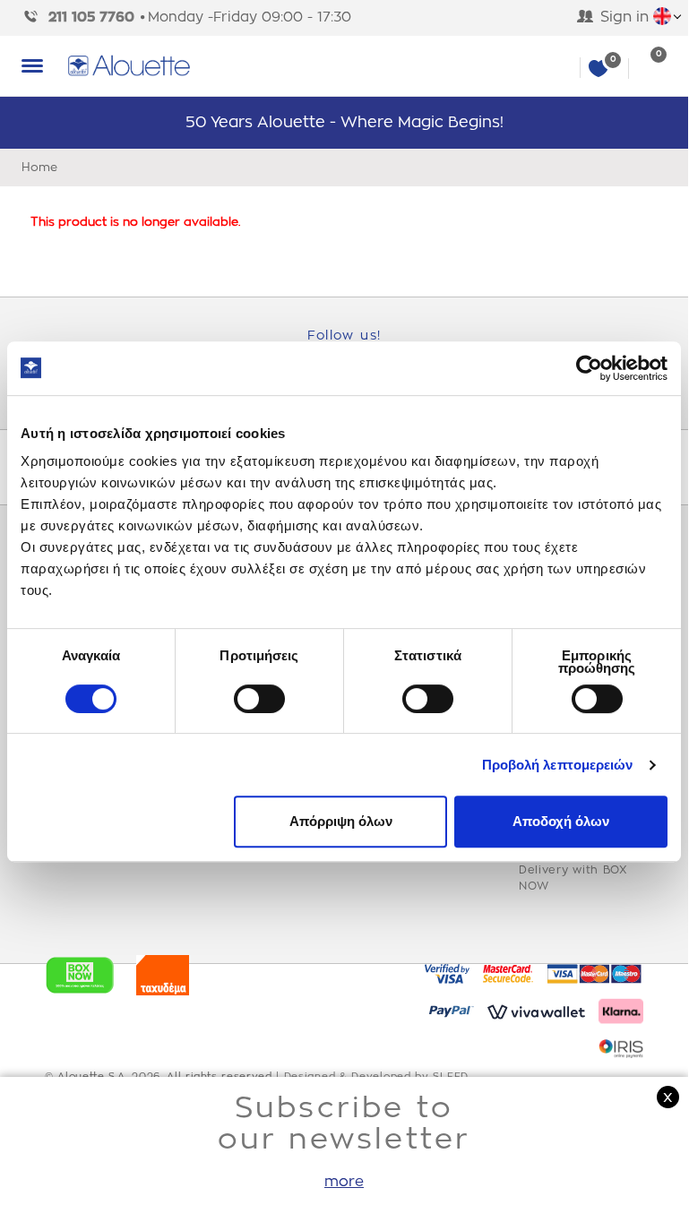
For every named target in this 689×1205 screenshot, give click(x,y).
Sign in (624, 17)
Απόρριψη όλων (340, 821)
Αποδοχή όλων (560, 821)
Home (39, 167)
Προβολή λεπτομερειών (557, 764)
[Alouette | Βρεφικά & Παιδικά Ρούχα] (366, 66)
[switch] (259, 698)
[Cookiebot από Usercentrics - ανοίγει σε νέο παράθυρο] (589, 368)
